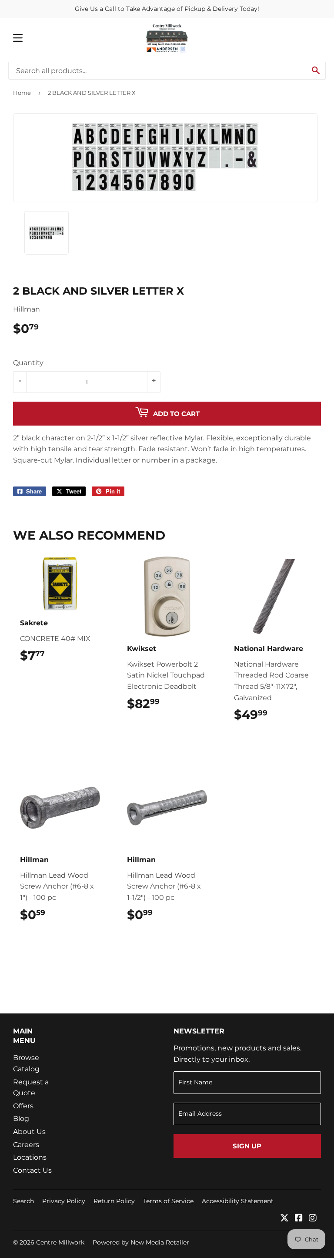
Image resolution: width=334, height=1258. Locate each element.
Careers (26, 1145)
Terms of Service (168, 1201)
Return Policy (114, 1201)
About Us (29, 1131)
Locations (30, 1157)
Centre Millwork (60, 1242)
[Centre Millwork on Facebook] (299, 1218)
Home (22, 92)
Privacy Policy (63, 1201)
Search (23, 1201)
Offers (23, 1106)
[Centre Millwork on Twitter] (284, 1218)
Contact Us (32, 1170)
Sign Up (247, 1146)
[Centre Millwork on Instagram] (313, 1218)
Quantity (28, 363)
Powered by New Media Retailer (141, 1242)
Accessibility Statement (238, 1201)
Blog (21, 1118)
